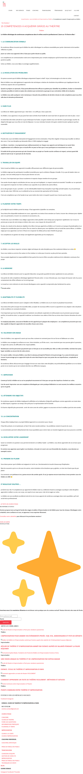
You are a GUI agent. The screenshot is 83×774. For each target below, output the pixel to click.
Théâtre (50, 19)
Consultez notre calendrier (8, 516)
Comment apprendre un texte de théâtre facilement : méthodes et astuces (33, 680)
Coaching (35, 10)
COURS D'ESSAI (6, 714)
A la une (76, 10)
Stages (28, 10)
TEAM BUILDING (7, 750)
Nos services (20, 10)
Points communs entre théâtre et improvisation (21, 690)
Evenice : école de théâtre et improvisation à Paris (22, 669)
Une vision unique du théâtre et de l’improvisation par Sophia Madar (30, 659)
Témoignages (58, 10)
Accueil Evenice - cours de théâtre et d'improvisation (34, 19)
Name (2, 619)
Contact (76, 15)
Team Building (46, 10)
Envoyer (6, 622)
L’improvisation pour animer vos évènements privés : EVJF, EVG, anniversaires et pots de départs (41, 636)
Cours (10, 10)
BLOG (2, 766)
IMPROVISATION (7, 730)
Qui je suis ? (68, 10)
